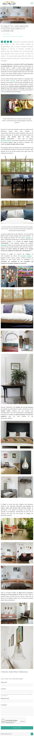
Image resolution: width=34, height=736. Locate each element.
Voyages (20, 36)
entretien (12, 80)
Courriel (3, 688)
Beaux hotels (6, 36)
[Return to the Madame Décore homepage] (9, 3)
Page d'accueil (5, 698)
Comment (4, 705)
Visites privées (14, 36)
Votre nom (4, 682)
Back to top (32, 734)
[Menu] (32, 3)
